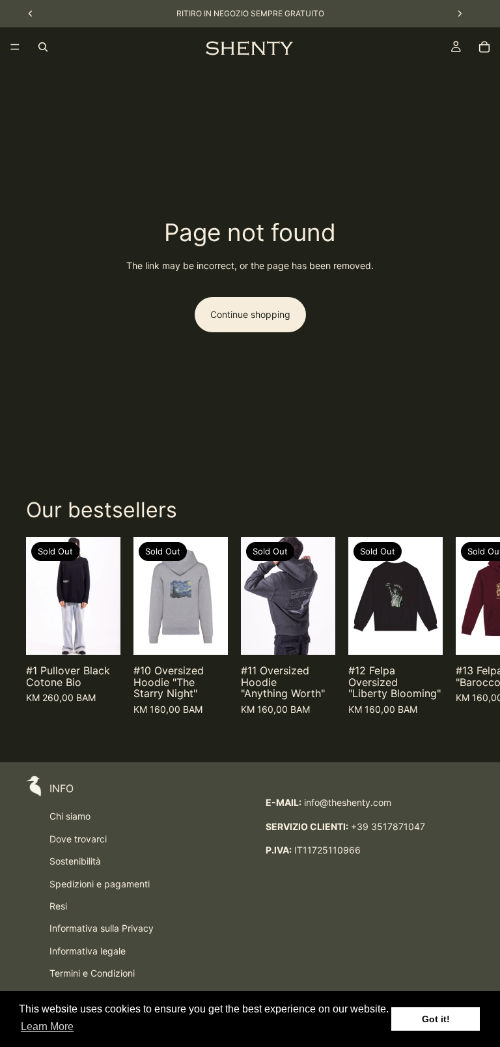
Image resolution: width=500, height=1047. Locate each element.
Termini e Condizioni (92, 973)
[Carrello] (484, 47)
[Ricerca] (43, 47)
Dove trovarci (78, 838)
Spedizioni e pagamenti (99, 883)
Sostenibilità (75, 861)
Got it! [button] (436, 1019)
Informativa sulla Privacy (101, 928)
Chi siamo (69, 816)
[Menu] (15, 47)
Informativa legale (87, 950)
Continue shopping (250, 314)
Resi (58, 905)
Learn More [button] (47, 1026)
